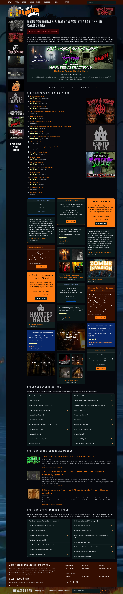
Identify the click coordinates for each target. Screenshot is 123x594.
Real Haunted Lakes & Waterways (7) (86, 521)
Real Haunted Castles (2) (37, 530)
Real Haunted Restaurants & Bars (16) (86, 547)
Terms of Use (70, 568)
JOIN (104, 591)
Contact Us (69, 565)
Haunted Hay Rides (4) (36, 415)
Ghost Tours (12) (34, 401)
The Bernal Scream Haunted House (41, 121)
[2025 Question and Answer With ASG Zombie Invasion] (33, 460)
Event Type (35, 2)
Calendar (48, 2)
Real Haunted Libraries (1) (82, 526)
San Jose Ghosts (34, 172)
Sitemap (101, 565)
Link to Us (85, 568)
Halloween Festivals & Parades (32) (40, 405)
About (58, 2)
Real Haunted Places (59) (82, 542)
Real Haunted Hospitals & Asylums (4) (41, 545)
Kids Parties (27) (79, 396)
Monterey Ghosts (35, 182)
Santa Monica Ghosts (36, 132)
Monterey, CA (41, 365)
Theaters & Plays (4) (80, 439)
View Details (41, 211)
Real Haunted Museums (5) (82, 530)
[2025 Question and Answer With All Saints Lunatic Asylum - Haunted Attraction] (33, 493)
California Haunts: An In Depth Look (52, 467)
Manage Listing (104, 576)
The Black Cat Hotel (36, 187)
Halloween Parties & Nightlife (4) (39, 410)
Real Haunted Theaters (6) (82, 556)
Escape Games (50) (35, 396)
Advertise (69, 576)
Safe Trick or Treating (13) (82, 429)
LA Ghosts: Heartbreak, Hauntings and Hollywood (45, 147)
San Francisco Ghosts (36, 96)
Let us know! (13, 586)
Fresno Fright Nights (36, 116)
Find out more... (96, 88)
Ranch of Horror (71, 71)
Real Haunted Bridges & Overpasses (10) (42, 526)
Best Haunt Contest (105, 568)
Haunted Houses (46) (36, 420)
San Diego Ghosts (35, 101)
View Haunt (71, 221)
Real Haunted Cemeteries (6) (38, 535)
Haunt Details (41, 267)
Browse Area (20, 2)
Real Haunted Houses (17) (37, 554)
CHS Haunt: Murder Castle (38, 152)
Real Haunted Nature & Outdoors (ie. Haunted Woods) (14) (91, 536)
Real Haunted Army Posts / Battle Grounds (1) (44, 521)
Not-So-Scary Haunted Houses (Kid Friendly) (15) (90, 405)
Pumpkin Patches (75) (81, 424)
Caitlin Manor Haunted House (39, 177)
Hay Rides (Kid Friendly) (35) (38, 439)
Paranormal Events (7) (81, 415)
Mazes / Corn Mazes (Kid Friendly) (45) (86, 401)
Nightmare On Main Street (38, 106)
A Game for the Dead (36, 142)
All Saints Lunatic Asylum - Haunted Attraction (44, 137)
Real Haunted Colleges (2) (37, 540)
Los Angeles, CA (71, 340)
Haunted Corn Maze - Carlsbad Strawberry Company (46, 111)
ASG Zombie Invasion (36, 162)
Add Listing (85, 576)
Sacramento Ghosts (35, 192)
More (67, 2)
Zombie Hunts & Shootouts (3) (84, 443)
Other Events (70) (80, 410)
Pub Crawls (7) (78, 420)
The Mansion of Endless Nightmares (41, 167)
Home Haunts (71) (35, 443)
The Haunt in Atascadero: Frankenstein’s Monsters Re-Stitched (50, 126)
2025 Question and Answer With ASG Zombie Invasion (68, 456)
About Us (85, 565)
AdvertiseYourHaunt (15, 146)
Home (10, 2)
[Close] (110, 590)
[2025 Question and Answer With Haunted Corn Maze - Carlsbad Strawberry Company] (33, 475)
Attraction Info (41, 299)
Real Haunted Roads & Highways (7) (85, 551)
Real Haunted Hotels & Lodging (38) (40, 549)
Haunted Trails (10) (35, 434)
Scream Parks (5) (79, 434)
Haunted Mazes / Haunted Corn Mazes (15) (43, 424)
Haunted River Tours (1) (37, 429)
